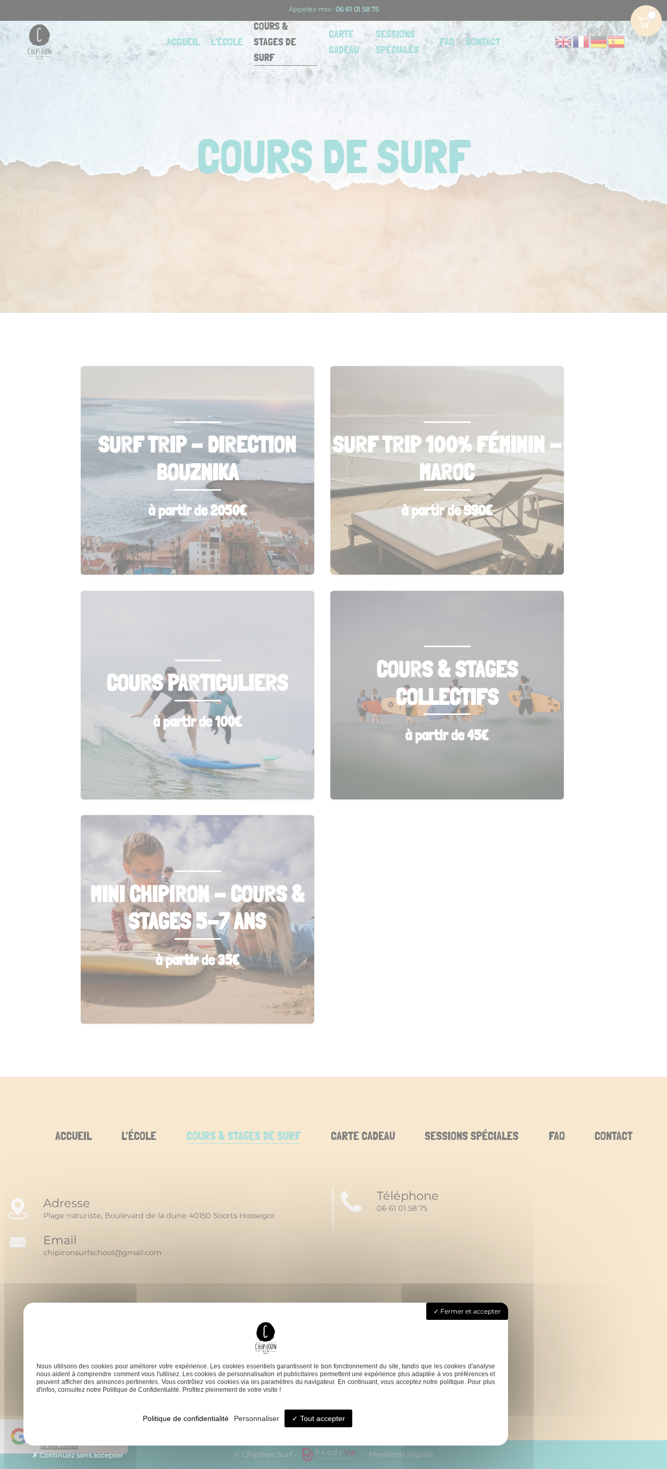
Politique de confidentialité (186, 1418)
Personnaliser (256, 1418)
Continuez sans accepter (80, 1455)
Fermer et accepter (470, 1311)
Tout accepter (321, 1418)
